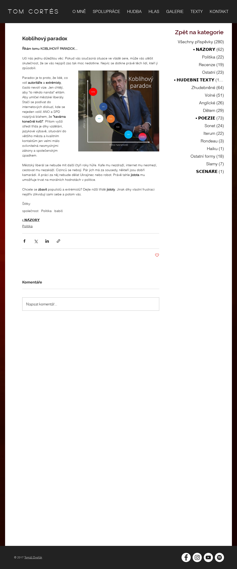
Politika (46, 211)
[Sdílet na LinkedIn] (47, 241)
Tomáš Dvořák (33, 557)
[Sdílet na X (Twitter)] (36, 241)
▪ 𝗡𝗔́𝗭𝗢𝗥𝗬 (31, 220)
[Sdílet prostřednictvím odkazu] (58, 241)
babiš (58, 211)
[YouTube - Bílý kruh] (208, 557)
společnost (30, 211)
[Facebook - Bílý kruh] (186, 557)
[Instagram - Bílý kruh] (197, 557)
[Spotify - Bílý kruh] (219, 557)
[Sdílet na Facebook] (24, 241)
